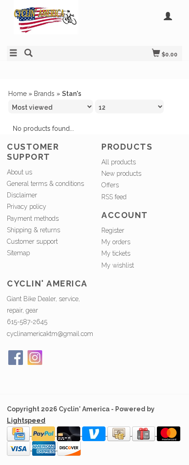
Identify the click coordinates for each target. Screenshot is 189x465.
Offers (110, 185)
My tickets (115, 253)
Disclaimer (22, 195)
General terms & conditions (45, 183)
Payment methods (33, 218)
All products (118, 162)
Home (17, 93)
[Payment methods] (19, 433)
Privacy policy (26, 206)
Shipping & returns (33, 230)
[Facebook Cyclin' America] (15, 357)
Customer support (32, 241)
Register (112, 230)
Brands (44, 93)
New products (121, 173)
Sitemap (18, 253)
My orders (115, 242)
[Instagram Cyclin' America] (35, 357)
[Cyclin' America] (51, 22)
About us (19, 172)
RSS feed (114, 197)
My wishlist (117, 265)
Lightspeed (26, 420)
